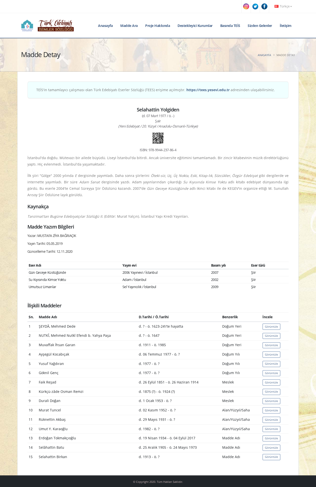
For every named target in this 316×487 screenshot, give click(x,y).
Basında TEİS (230, 25)
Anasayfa (105, 25)
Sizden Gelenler (260, 25)
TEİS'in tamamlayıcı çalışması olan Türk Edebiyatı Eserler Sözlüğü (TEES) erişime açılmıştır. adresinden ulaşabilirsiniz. (155, 89)
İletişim (286, 25)
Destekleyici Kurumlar (195, 25)
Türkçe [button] (284, 6)
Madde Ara (129, 25)
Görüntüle (271, 326)
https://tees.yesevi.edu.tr (208, 89)
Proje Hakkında (157, 25)
